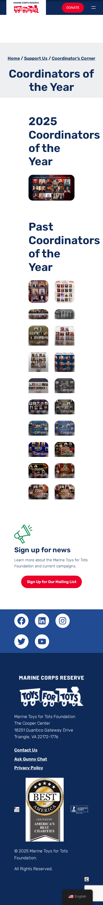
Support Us (36, 58)
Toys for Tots (26, 10)
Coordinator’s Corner (73, 58)
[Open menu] (93, 7)
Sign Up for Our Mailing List (51, 582)
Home (14, 58)
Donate (72, 8)
